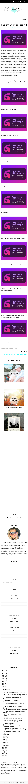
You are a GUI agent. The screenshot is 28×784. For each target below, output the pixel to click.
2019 (3, 680)
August (5, 734)
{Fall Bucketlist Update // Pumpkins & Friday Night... (15, 709)
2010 (3, 753)
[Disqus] (14, 455)
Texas (14, 630)
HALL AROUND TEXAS (10, 782)
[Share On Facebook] (21, 351)
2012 (3, 750)
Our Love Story (14, 621)
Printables (14, 624)
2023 (3, 673)
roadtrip (14, 650)
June (4, 737)
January (5, 745)
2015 (3, 686)
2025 (14, 592)
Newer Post (4, 508)
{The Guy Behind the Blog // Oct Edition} (12, 696)
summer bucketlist (14, 653)
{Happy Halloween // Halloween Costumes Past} (14, 692)
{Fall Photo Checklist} (8, 717)
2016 (3, 684)
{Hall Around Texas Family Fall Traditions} (13, 718)
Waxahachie (14, 644)
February (5, 744)
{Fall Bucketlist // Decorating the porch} (12, 731)
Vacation (14, 641)
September (5, 733)
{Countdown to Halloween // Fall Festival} (13, 702)
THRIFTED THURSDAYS (14, 627)
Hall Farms (14, 618)
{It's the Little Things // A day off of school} (13, 728)
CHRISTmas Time (14, 598)
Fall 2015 (8, 354)
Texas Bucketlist (14, 633)
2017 (3, 683)
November (5, 689)
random (21, 354)
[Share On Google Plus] (24, 351)
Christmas (14, 606)
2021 (3, 677)
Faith (14, 609)
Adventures (14, 595)
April (4, 741)
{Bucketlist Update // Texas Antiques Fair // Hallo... (15, 729)
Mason (17, 354)
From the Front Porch (14, 615)
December (5, 688)
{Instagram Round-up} (8, 708)
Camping (14, 601)
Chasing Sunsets (14, 604)
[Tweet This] (19, 351)
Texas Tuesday (14, 636)
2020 (3, 678)
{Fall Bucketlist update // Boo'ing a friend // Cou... (15, 722)
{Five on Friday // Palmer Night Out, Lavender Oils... (15, 725)
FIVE (14, 354)
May (4, 739)
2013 (3, 748)
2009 (3, 755)
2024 (3, 672)
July (4, 736)
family (12, 354)
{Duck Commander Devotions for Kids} (12, 706)
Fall (4, 354)
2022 (3, 675)
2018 (3, 681)
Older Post (24, 508)
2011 (3, 752)
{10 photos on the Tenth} (9, 723)
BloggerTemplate (21, 782)
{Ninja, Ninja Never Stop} (9, 726)
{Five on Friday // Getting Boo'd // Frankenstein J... (15, 694)
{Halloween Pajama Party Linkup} (11, 700)
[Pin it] (26, 351)
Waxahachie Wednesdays (14, 647)
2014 (3, 747)
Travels (25, 354)
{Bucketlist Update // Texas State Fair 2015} (13, 720)
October (5, 691)
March (4, 742)
